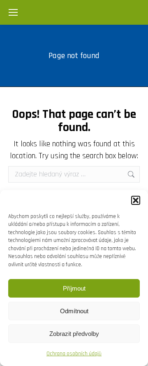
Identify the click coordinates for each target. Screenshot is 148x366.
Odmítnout (74, 310)
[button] (136, 200)
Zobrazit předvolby (74, 333)
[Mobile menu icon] (13, 12)
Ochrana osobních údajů (74, 353)
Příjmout (74, 288)
